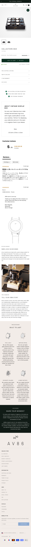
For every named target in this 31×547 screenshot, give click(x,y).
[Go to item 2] (9, 42)
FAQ (2, 497)
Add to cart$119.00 (15, 60)
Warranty (4, 475)
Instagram (4, 509)
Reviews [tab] (6, 157)
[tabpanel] (15, 185)
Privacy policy (5, 480)
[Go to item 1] (4, 42)
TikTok (3, 511)
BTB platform (5, 499)
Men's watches (5, 456)
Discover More (5, 463)
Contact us (4, 492)
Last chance (5, 466)
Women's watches (6, 458)
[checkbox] (15, 162)
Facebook (4, 506)
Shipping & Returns (6, 473)
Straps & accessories (7, 461)
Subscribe (24, 524)
